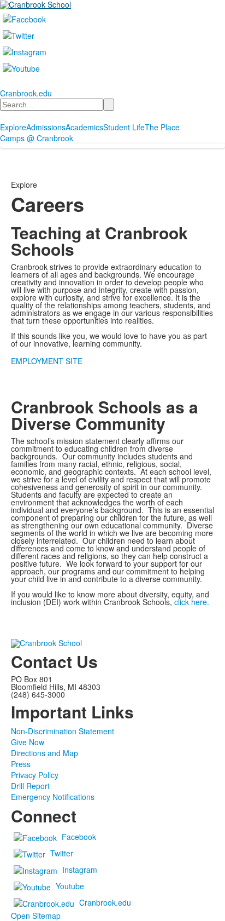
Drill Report (30, 785)
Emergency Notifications (52, 796)
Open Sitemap (36, 915)
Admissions (46, 127)
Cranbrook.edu (26, 93)
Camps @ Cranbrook (36, 138)
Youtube (70, 885)
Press (21, 763)
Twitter (61, 853)
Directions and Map (44, 752)
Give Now (27, 741)
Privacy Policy (34, 774)
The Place (162, 127)
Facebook (79, 836)
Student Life (124, 127)
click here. (191, 601)
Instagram (79, 869)
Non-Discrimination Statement (62, 731)
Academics (84, 127)
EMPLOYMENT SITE (46, 360)
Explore (13, 127)
